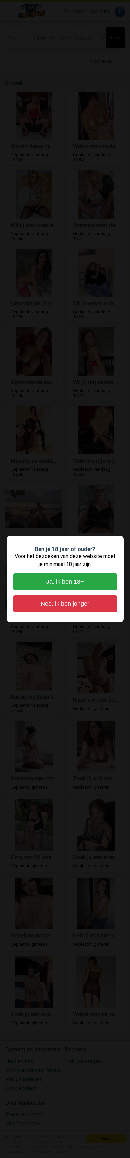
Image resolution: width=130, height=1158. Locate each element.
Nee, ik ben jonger (65, 603)
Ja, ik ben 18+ (65, 581)
